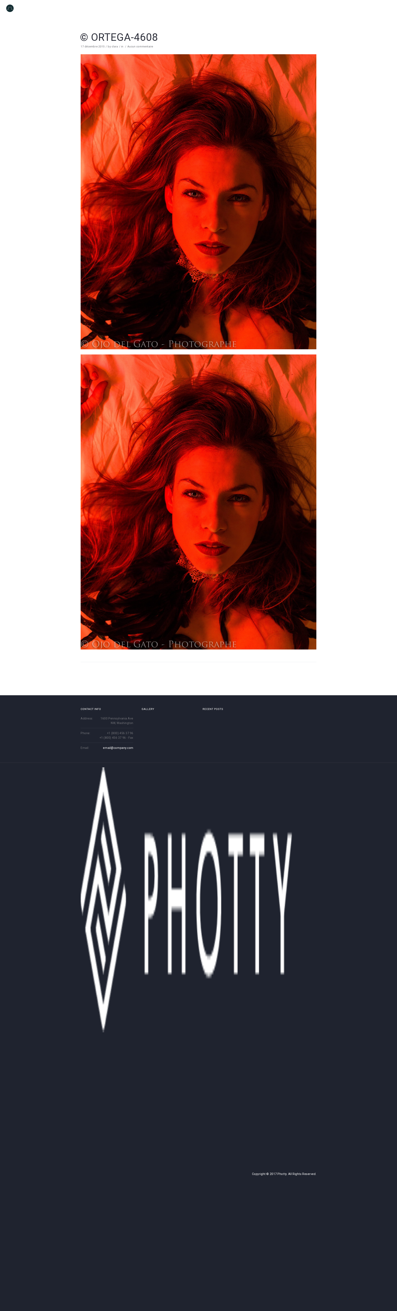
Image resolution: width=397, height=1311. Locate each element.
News (306, 8)
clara (115, 46)
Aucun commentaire (140, 46)
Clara (345, 8)
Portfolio (325, 8)
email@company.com (118, 747)
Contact (364, 8)
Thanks (384, 8)
